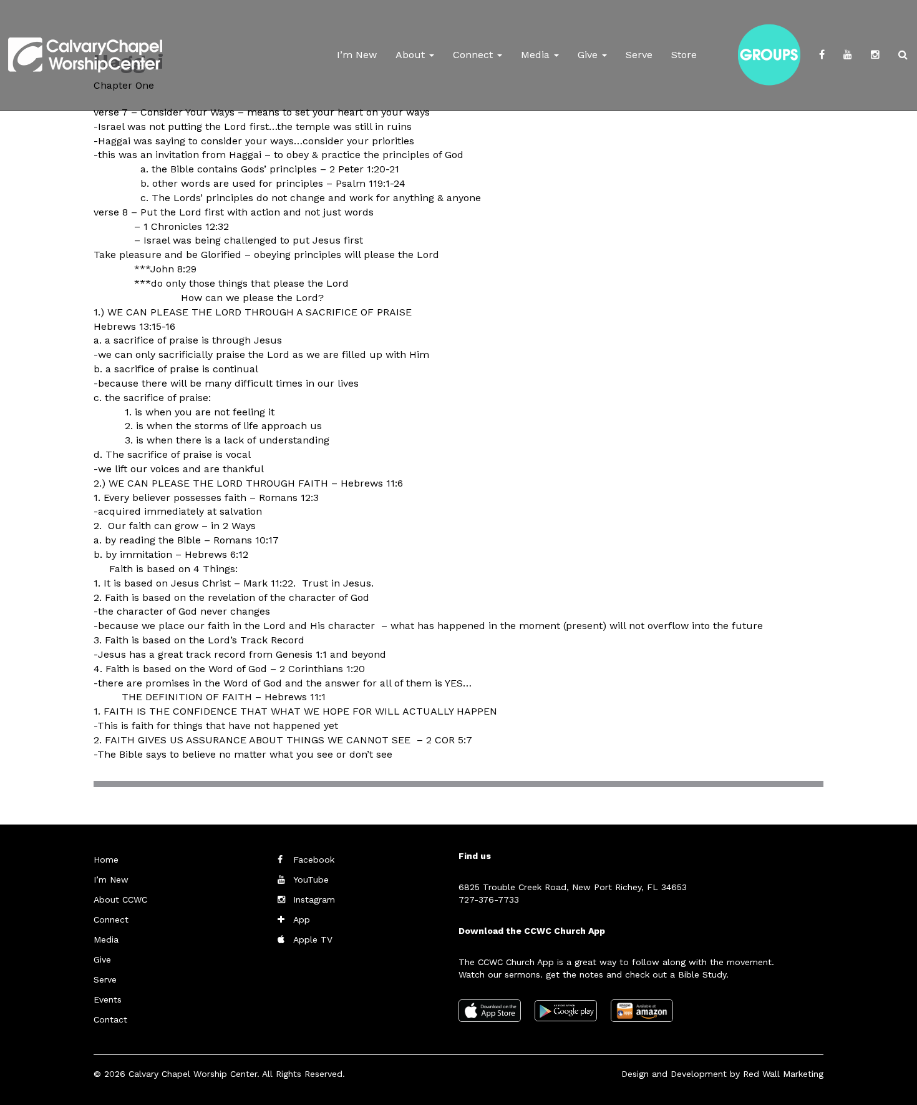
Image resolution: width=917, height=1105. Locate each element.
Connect (474, 55)
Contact (110, 1019)
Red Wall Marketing (783, 1074)
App (301, 919)
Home (106, 860)
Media (537, 55)
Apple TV (312, 939)
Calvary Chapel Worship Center (193, 1074)
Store (684, 55)
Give (589, 55)
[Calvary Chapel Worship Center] (85, 40)
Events (108, 999)
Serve (639, 55)
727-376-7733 (488, 899)
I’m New (357, 55)
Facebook (313, 860)
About (411, 55)
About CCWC (120, 899)
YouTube (311, 879)
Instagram (314, 899)
